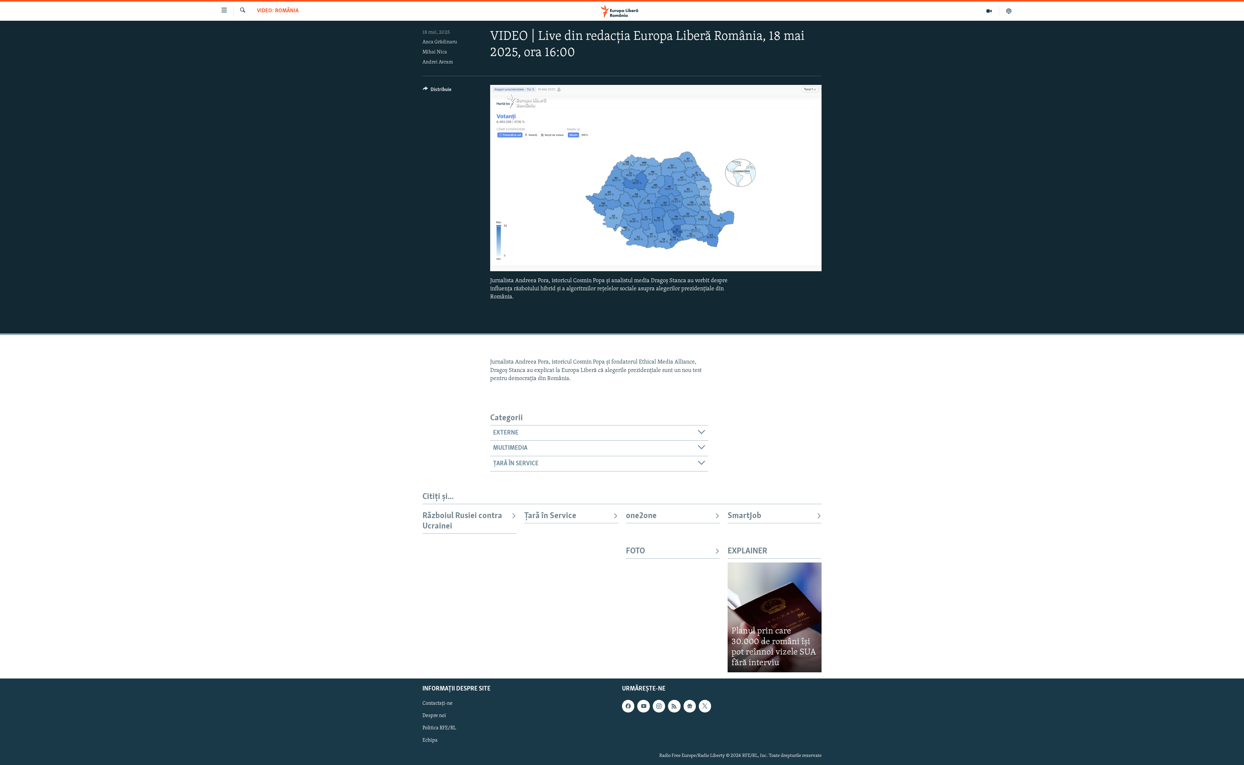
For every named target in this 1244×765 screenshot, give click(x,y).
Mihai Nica (434, 52)
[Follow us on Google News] (690, 706)
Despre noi (434, 716)
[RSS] (674, 706)
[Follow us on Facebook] (628, 706)
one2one (641, 516)
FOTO (635, 551)
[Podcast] (1009, 11)
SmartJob (744, 516)
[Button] (437, 91)
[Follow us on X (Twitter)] (705, 706)
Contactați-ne (437, 703)
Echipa (430, 740)
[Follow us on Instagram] (659, 706)
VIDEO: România (278, 11)
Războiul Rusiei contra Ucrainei (462, 521)
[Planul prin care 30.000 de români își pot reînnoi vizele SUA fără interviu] (775, 617)
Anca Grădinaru (439, 42)
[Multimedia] (989, 11)
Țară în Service (550, 516)
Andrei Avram (437, 62)
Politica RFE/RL (439, 728)
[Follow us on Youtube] (643, 706)
